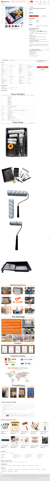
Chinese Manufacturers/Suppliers (15, 475)
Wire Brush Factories (10, 469)
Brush (11, 5)
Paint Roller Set (38, 469)
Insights (45, 475)
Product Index (38, 475)
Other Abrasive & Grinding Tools (16, 465)
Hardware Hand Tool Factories (25, 469)
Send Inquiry (42, 67)
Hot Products (5, 475)
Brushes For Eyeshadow (31, 465)
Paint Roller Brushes (3, 471)
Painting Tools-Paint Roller (40, 454)
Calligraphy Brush (24, 465)
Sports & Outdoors (3, 454)
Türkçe (40, 476)
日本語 (33, 476)
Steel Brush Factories (17, 469)
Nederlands (26, 476)
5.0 (39, 61)
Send (7, 415)
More (1, 472)
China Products (9, 475)
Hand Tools (9, 5)
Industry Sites (30, 475)
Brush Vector (37, 465)
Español (9, 476)
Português (12, 476)
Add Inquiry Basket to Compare (14, 28)
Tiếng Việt (43, 476)
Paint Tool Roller (43, 469)
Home (1, 5)
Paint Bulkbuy (15, 471)
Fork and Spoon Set (15, 454)
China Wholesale (22, 475)
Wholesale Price (26, 475)
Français (15, 476)
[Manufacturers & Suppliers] (5, 1)
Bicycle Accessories (15, 457)
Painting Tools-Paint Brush (28, 454)
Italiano (21, 476)
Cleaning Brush (3, 465)
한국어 (31, 476)
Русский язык (18, 476)
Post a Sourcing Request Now (23, 415)
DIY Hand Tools (39, 457)
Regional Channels (34, 475)
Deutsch (23, 476)
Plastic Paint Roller (10, 471)
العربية (29, 476)
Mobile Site (42, 475)
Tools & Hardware (5, 5)
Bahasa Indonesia (47, 476)
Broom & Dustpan (9, 465)
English (7, 476)
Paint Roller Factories (4, 469)
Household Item (27, 457)
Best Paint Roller (33, 469)
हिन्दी (35, 476)
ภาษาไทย (38, 476)
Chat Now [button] (43, 69)
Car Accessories (3, 457)
